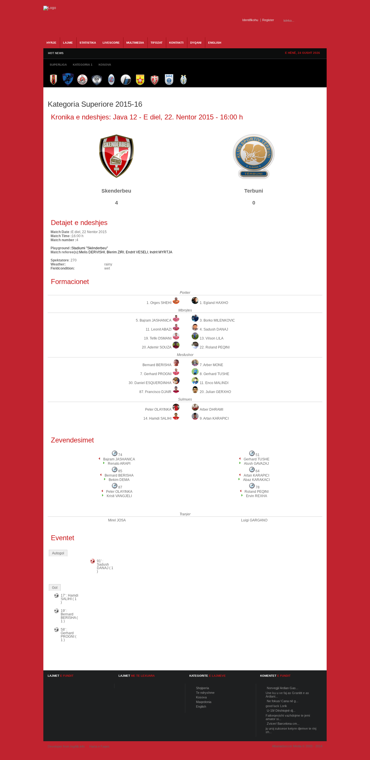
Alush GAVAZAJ (256, 464)
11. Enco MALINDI (214, 383)
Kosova (201, 697)
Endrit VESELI (137, 252)
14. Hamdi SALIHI (157, 418)
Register (268, 20)
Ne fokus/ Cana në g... (282, 701)
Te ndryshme (205, 692)
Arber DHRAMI (211, 409)
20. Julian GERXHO (215, 392)
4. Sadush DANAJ (214, 329)
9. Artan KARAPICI (214, 418)
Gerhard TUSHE (256, 459)
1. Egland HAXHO (214, 303)
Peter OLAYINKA (158, 409)
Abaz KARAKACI (256, 480)
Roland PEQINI (257, 492)
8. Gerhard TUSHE (214, 374)
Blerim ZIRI (115, 252)
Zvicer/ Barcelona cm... (283, 723)
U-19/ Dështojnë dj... (281, 710)
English (201, 706)
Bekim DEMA (119, 480)
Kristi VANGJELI (119, 496)
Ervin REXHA (256, 496)
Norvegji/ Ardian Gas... (282, 688)
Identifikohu (250, 20)
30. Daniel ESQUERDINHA (150, 383)
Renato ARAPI (119, 464)
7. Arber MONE (211, 365)
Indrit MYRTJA (161, 252)
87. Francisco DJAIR (155, 392)
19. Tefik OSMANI (157, 338)
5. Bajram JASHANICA (153, 320)
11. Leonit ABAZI (158, 329)
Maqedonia (203, 702)
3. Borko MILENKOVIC (217, 320)
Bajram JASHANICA (119, 459)
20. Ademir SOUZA (156, 347)
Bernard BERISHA (157, 365)
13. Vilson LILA (211, 338)
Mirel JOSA (117, 520)
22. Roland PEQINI (215, 347)
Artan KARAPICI (256, 475)
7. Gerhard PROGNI (155, 374)
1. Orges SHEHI (159, 303)
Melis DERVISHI (92, 252)
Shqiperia (202, 688)
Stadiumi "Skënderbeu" (89, 248)
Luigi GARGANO (254, 520)
